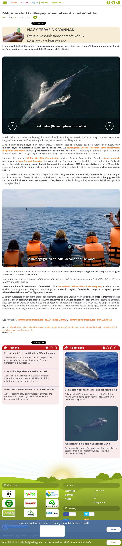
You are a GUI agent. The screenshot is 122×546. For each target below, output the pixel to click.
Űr (95, 498)
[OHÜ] (52, 493)
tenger (82, 327)
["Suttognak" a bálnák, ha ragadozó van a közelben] (91, 423)
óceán (54, 327)
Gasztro (13, 3)
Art (95, 494)
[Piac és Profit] (30, 503)
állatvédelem (15, 327)
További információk (81, 542)
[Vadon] (35, 17)
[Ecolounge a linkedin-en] (118, 2)
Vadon (68, 498)
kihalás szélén (44, 327)
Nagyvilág (70, 490)
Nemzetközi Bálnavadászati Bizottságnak (79, 286)
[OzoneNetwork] (52, 503)
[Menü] (5, 2)
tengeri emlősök (110, 327)
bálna (25, 327)
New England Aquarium (30, 161)
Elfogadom (113, 542)
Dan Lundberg (104, 319)
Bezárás (113, 529)
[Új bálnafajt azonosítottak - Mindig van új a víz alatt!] (91, 369)
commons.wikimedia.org (30, 319)
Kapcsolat (56, 3)
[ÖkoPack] (8, 503)
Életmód (69, 494)
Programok (99, 502)
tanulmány (73, 327)
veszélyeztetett (9, 330)
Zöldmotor (99, 490)
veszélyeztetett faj (25, 330)
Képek (35, 3)
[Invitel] (30, 493)
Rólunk (44, 3)
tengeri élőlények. (94, 327)
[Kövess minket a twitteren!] (113, 2)
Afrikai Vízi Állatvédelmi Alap (42, 158)
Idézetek (24, 3)
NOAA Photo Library (55, 319)
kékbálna (33, 327)
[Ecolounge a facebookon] (108, 2)
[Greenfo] (8, 512)
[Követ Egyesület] (52, 512)
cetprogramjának (111, 158)
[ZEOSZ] (30, 512)
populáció (62, 327)
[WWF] (8, 493)
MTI (14, 17)
